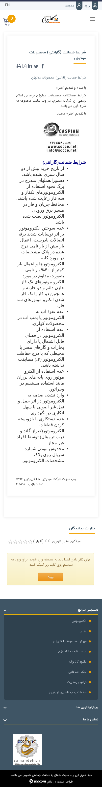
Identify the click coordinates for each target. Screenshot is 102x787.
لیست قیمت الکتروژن (72, 651)
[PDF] (24, 66)
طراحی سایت (65, 781)
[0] (10, 542)
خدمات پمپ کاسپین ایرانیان (67, 692)
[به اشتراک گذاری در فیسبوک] (42, 66)
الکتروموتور (79, 621)
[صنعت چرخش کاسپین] (51, 18)
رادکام (50, 781)
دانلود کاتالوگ (77, 661)
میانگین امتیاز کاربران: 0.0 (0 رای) (56, 541)
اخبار (83, 631)
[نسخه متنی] (19, 66)
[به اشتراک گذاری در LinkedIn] (29, 66)
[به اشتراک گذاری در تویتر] (36, 66)
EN (7, 5)
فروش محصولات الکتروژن (69, 641)
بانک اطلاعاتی (77, 671)
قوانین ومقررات (76, 682)
